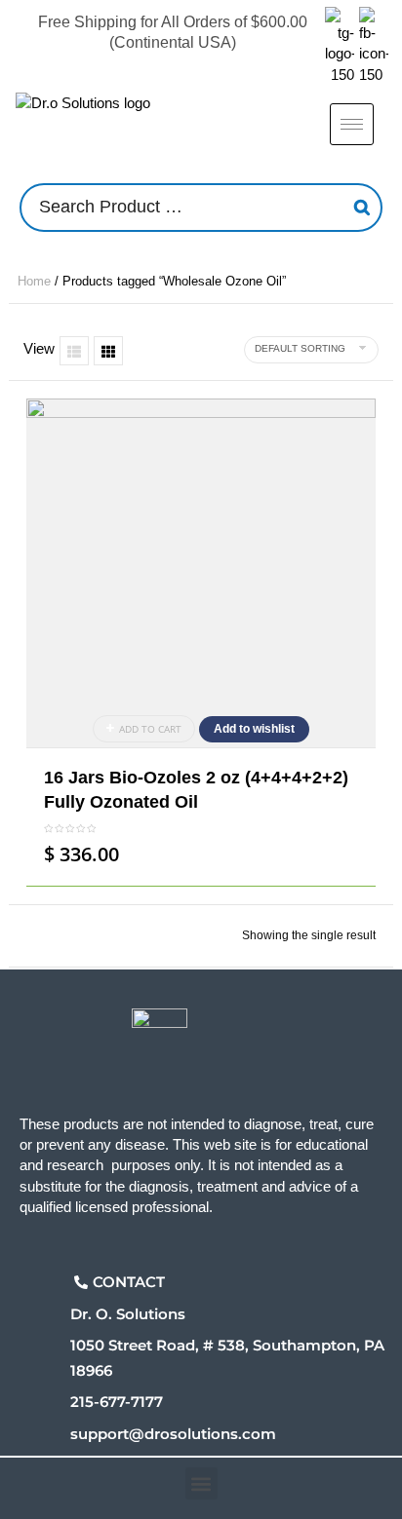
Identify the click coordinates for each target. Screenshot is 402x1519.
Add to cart (150, 729)
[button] (201, 1483)
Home (34, 281)
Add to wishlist (254, 729)
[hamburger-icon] (352, 124)
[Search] (362, 207)
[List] (74, 350)
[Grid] (108, 350)
